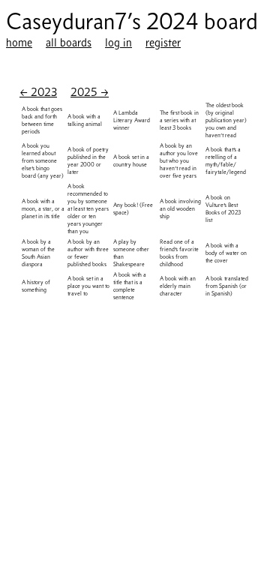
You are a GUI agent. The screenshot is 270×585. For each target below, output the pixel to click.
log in (118, 42)
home (19, 42)
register (163, 42)
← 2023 (38, 92)
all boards (69, 42)
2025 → (89, 92)
